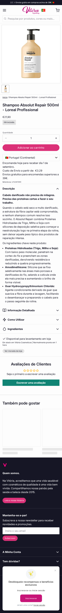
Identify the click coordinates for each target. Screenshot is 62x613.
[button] (31, 147)
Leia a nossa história (14, 500)
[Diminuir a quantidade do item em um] (6, 138)
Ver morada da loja (13, 351)
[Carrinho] (56, 10)
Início (5, 97)
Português (43, 10)
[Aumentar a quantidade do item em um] (56, 138)
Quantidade (8, 132)
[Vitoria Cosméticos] (31, 10)
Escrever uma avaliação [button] (31, 382)
